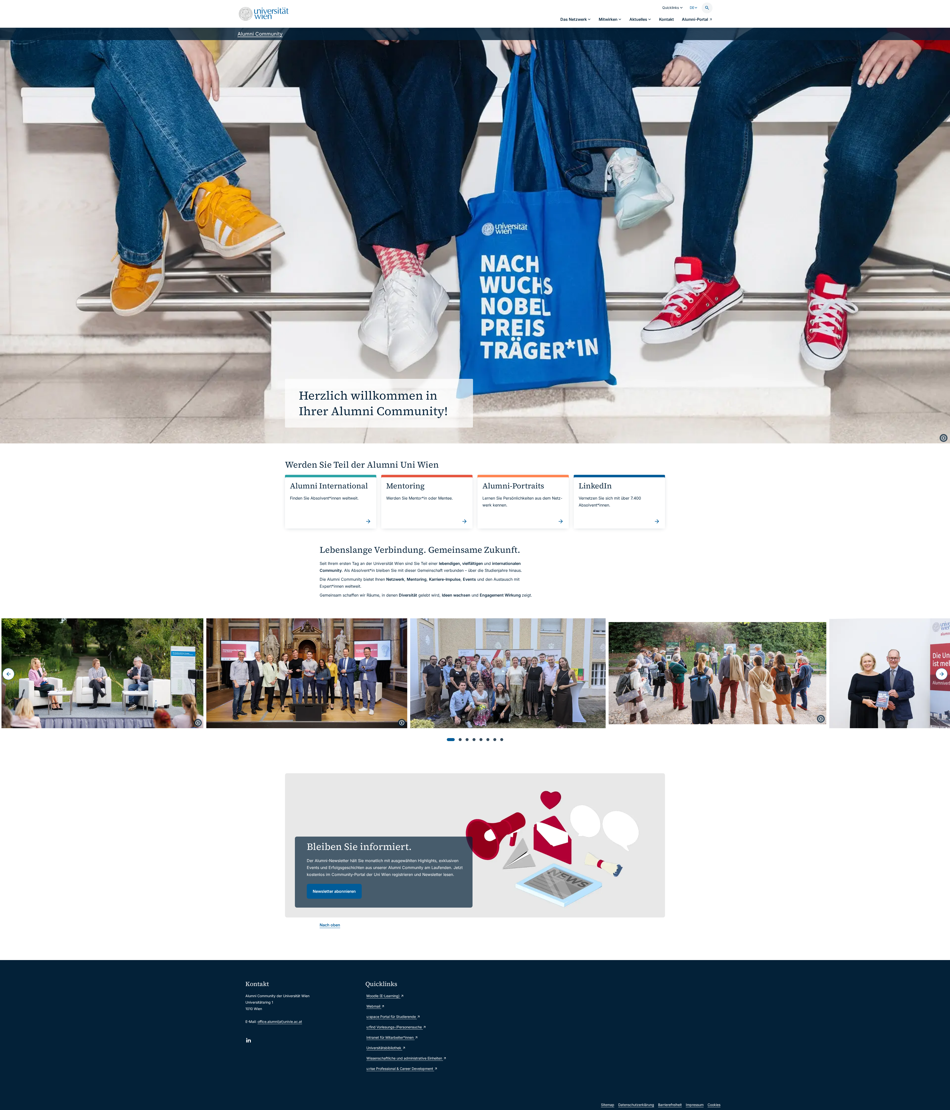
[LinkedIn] (248, 1040)
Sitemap (607, 1105)
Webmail (373, 1006)
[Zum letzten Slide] (8, 674)
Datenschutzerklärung (636, 1105)
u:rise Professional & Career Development (400, 1068)
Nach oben (330, 924)
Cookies (714, 1105)
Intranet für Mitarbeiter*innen (390, 1037)
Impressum (695, 1105)
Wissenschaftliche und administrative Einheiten (404, 1058)
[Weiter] (942, 674)
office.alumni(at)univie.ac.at (280, 1021)
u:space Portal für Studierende (391, 1016)
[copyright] (944, 438)
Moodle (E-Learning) (383, 996)
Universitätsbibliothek (384, 1048)
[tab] (451, 739)
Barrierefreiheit (670, 1105)
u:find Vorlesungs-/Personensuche (394, 1027)
